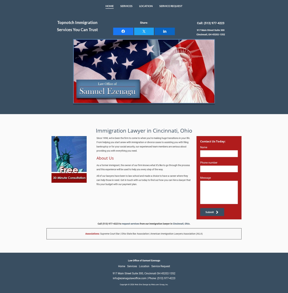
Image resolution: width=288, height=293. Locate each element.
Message (205, 177)
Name (203, 147)
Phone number (208, 162)
